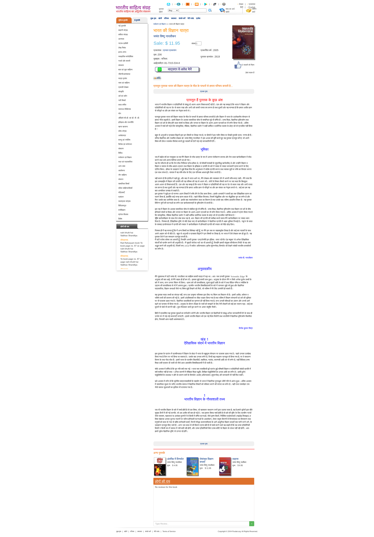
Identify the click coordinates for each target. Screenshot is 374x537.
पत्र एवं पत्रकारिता (125, 162)
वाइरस (235, 459)
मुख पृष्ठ (153, 18)
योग (119, 113)
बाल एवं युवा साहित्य (125, 69)
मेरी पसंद (191, 18)
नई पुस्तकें (122, 26)
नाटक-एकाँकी (123, 43)
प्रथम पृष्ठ (203, 91)
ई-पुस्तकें (137, 20)
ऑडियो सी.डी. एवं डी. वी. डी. (129, 118)
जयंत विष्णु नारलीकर (164, 36)
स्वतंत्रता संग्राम (124, 201)
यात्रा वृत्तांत (122, 78)
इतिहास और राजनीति (126, 122)
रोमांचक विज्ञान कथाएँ (206, 460)
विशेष (120, 219)
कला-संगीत (122, 105)
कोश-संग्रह (122, 131)
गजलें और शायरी (124, 61)
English (252, 7)
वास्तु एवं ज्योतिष (124, 140)
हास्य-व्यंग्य (122, 52)
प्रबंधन (121, 197)
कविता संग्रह (123, 34)
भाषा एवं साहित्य (124, 83)
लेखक (241, 4)
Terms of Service (169, 531)
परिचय (166, 18)
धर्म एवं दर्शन (122, 96)
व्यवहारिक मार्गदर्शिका (125, 56)
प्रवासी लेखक (123, 87)
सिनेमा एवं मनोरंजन (125, 144)
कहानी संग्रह (123, 30)
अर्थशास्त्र (122, 135)
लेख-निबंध (122, 47)
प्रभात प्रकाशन (169, 50)
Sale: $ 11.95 (167, 43)
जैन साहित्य (122, 175)
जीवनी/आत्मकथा (124, 74)
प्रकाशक (252, 4)
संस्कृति (121, 91)
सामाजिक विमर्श (123, 183)
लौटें (158, 78)
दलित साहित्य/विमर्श (125, 188)
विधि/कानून (122, 205)
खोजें (160, 18)
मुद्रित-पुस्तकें (123, 20)
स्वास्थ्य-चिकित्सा (124, 109)
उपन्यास (121, 39)
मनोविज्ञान (121, 210)
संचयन (120, 179)
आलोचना (121, 170)
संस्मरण (121, 65)
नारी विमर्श (122, 100)
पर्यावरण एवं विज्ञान (125, 157)
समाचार (173, 18)
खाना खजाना (123, 126)
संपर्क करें (182, 18)
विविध (120, 153)
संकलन (121, 148)
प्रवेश (198, 18)
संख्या (194, 43)
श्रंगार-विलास (123, 214)
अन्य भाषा (121, 166)
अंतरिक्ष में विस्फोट (175, 459)
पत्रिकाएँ (121, 192)
